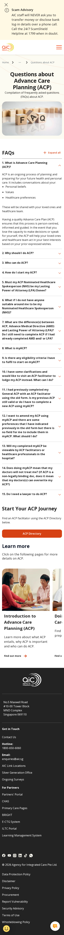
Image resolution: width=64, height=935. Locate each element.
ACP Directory (32, 533)
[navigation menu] (59, 47)
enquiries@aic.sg (12, 759)
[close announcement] (6, 5)
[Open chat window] (55, 926)
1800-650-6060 (11, 748)
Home (5, 62)
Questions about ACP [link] (42, 62)
